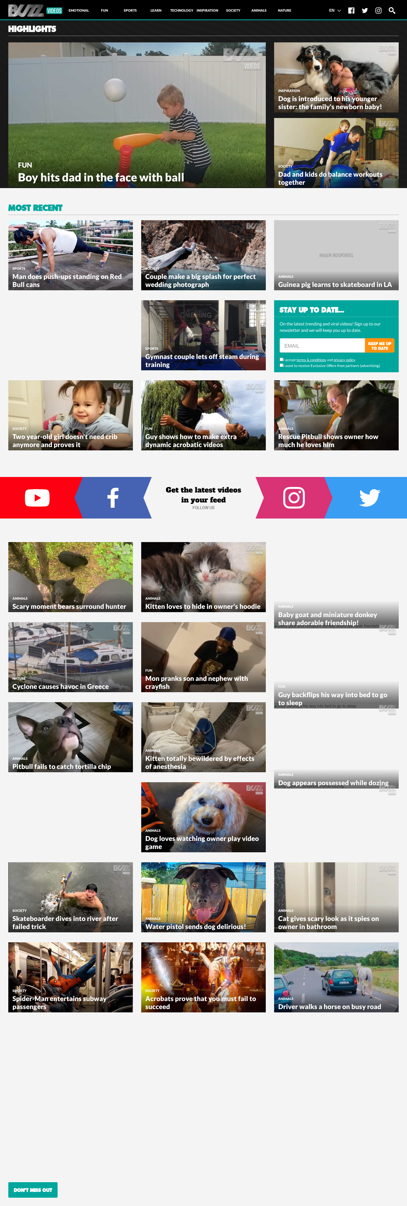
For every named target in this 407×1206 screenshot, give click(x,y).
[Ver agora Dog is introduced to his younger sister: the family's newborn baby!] (336, 76)
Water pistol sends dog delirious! (195, 926)
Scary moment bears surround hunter (69, 606)
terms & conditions (311, 360)
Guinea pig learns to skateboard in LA (335, 284)
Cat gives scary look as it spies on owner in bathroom (328, 922)
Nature (19, 678)
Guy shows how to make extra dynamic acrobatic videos (191, 440)
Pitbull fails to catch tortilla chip (61, 766)
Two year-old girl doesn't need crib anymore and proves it (64, 440)
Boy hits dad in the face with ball (101, 177)
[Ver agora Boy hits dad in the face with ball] (137, 114)
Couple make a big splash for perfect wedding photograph (200, 280)
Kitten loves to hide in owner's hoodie (203, 606)
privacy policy (344, 360)
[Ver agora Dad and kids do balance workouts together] (336, 152)
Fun (25, 165)
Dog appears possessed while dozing (333, 783)
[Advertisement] (49, 335)
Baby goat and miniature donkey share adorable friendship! (327, 618)
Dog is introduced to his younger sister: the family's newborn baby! (330, 102)
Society (285, 166)
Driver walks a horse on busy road (329, 1006)
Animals (285, 276)
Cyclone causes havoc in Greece (60, 686)
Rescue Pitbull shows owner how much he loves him (328, 440)
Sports (18, 268)
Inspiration (289, 91)
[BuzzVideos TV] (35, 10)
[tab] (78, 10)
